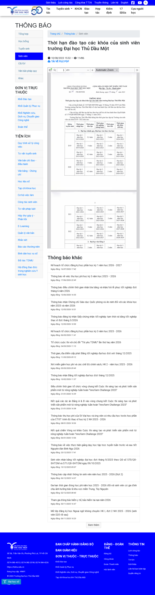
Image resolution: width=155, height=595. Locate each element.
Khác (21, 78)
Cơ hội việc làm (26, 195)
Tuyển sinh (24, 48)
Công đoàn (109, 559)
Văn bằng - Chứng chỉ (27, 172)
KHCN (78, 8)
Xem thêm (93, 525)
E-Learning (23, 226)
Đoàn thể (23, 127)
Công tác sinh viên (27, 202)
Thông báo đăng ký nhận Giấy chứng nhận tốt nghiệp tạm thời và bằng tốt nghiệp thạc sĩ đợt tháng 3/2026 (94, 320)
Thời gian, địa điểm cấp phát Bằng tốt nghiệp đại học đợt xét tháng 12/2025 (91, 355)
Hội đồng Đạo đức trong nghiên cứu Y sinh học (28, 271)
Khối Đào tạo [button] (61, 562)
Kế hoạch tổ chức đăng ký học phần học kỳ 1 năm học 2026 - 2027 (86, 267)
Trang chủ (55, 33)
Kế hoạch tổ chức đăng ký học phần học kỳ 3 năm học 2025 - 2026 (86, 333)
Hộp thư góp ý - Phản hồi (26, 217)
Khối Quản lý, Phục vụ (29, 106)
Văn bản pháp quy (27, 70)
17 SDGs (123, 10)
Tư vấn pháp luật (27, 208)
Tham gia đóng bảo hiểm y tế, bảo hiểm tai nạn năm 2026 (81, 502)
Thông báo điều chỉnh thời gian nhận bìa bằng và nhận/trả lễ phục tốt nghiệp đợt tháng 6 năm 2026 (94, 291)
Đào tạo (86, 10)
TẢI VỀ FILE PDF (60, 61)
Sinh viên (23, 56)
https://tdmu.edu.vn (15, 567)
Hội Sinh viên (109, 569)
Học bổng (23, 41)
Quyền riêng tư (134, 573)
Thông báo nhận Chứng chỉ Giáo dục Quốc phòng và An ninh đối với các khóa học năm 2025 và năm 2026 (94, 306)
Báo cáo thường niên (29, 246)
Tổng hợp (23, 33)
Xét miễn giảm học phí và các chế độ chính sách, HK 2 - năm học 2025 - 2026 (91, 366)
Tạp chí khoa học (27, 188)
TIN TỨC (131, 560)
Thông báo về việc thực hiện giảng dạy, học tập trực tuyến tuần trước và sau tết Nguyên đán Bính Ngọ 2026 (94, 449)
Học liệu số (24, 181)
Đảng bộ (107, 553)
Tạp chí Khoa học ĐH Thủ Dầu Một (71, 577)
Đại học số (12, 581)
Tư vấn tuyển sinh (27, 153)
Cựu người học (137, 10)
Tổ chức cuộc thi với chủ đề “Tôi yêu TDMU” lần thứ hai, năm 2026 (86, 344)
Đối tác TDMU (25, 260)
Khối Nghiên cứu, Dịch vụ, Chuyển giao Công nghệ (28, 116)
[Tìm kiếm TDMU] (145, 2)
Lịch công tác (134, 551)
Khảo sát (22, 240)
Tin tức (48, 10)
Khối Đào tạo (24, 99)
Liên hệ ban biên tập (137, 569)
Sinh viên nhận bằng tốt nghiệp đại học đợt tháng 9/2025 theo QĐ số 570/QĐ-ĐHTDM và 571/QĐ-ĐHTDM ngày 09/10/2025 (94, 463)
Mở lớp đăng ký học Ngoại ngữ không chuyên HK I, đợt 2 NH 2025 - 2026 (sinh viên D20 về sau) (94, 515)
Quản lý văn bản (26, 233)
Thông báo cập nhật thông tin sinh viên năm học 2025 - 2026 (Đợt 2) (87, 476)
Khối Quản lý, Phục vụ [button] (65, 567)
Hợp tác (97, 10)
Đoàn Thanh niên (111, 564)
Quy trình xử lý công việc (28, 145)
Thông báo (69, 33)
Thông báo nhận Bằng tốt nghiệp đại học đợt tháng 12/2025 (82, 377)
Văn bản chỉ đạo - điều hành (27, 162)
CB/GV (21, 63)
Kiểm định (109, 10)
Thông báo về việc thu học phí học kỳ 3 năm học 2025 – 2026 (83, 278)
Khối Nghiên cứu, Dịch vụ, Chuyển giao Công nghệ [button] (77, 572)
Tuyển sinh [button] (63, 8)
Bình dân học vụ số (28, 253)
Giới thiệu (132, 564)
